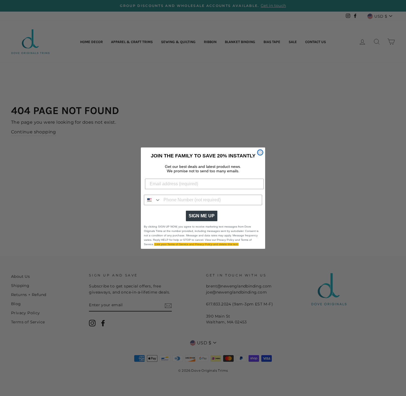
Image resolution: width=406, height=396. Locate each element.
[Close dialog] (260, 152)
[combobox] (152, 200)
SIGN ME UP (202, 215)
